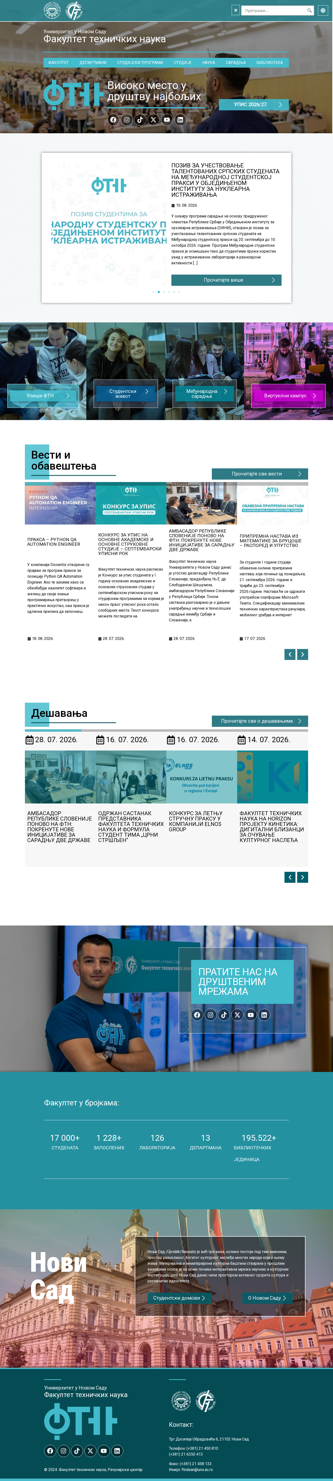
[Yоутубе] (167, 120)
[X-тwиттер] (153, 120)
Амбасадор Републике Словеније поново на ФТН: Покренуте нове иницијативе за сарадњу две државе (131, 540)
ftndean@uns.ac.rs (197, 1469)
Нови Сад (58, 1276)
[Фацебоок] (113, 120)
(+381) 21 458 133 (196, 1463)
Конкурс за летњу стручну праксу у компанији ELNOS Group (125, 821)
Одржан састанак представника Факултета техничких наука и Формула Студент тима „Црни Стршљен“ (272, 542)
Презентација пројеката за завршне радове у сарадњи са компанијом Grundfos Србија (272, 824)
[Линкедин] (180, 120)
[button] (289, 654)
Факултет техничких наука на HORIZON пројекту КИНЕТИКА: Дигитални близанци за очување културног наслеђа (201, 826)
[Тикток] (140, 120)
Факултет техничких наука (86, 1395)
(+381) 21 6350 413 (186, 1454)
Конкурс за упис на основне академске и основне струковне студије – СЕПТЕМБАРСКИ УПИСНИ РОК (223, 174)
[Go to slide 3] (164, 292)
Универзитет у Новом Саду (74, 31)
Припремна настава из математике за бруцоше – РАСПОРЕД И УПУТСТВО (200, 540)
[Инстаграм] (127, 120)
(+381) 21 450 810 (202, 1448)
